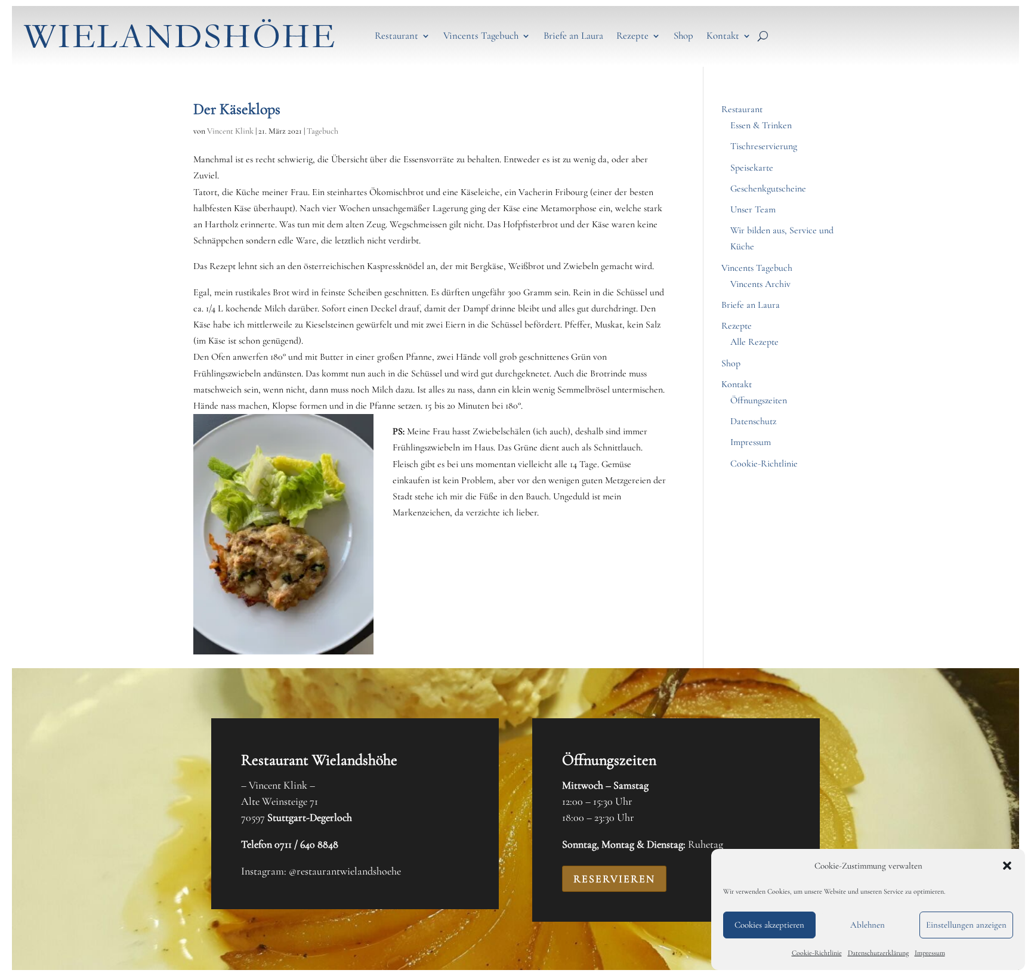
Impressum (930, 953)
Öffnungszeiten (758, 400)
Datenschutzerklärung (878, 953)
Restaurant (396, 35)
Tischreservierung (763, 146)
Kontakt (722, 35)
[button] (1007, 866)
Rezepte (632, 35)
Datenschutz (753, 421)
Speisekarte (751, 168)
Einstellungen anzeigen (966, 924)
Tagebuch (322, 131)
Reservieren (614, 878)
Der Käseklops (236, 109)
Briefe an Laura (573, 35)
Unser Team (753, 209)
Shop (683, 35)
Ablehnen (867, 924)
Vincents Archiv (760, 284)
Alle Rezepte (754, 342)
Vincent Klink (230, 131)
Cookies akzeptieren (769, 924)
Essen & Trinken (761, 125)
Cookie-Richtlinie (817, 953)
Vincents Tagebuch (480, 35)
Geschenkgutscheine (768, 188)
